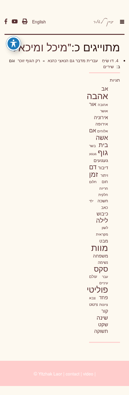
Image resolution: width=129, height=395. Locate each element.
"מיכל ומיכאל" (40, 46)
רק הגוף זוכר (28, 60)
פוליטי (97, 289)
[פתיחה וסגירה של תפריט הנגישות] (13, 43)
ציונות (103, 304)
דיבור (103, 167)
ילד (91, 200)
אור (92, 103)
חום (105, 181)
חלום (93, 181)
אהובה (103, 104)
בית (103, 144)
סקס (101, 268)
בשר (92, 145)
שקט (103, 324)
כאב (104, 207)
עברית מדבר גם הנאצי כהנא (72, 60)
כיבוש (102, 213)
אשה (102, 137)
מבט (103, 240)
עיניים (103, 282)
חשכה (103, 201)
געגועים (101, 160)
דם (93, 166)
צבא (92, 297)
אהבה (97, 95)
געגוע (93, 154)
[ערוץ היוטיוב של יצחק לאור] (15, 22)
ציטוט (93, 304)
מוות (99, 247)
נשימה (103, 262)
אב (104, 88)
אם (92, 130)
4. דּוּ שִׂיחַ (109, 60)
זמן (93, 174)
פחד (103, 297)
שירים (108, 66)
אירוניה (101, 117)
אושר (104, 110)
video (88, 374)
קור (104, 310)
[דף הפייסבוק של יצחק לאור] (5, 22)
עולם (93, 276)
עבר (105, 276)
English (39, 22)
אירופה (101, 124)
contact (73, 374)
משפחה (100, 255)
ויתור (104, 175)
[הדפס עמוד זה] (25, 22)
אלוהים (102, 130)
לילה (102, 220)
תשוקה (101, 330)
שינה (102, 317)
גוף (103, 152)
